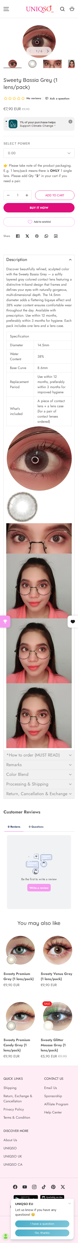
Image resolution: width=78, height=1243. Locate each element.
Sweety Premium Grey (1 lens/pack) (18, 976)
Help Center (53, 1112)
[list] (39, 41)
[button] (39, 259)
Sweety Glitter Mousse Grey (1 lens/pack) (53, 1045)
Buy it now (39, 208)
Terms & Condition (16, 1117)
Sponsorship (53, 1096)
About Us (10, 1140)
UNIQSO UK (12, 1156)
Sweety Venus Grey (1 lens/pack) (56, 976)
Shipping (9, 1087)
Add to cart (54, 195)
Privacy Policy (13, 1109)
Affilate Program (56, 1104)
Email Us (50, 1087)
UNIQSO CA (13, 1164)
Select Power (16, 143)
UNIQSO (10, 1148)
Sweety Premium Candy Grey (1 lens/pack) (16, 1045)
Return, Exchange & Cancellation (17, 1099)
